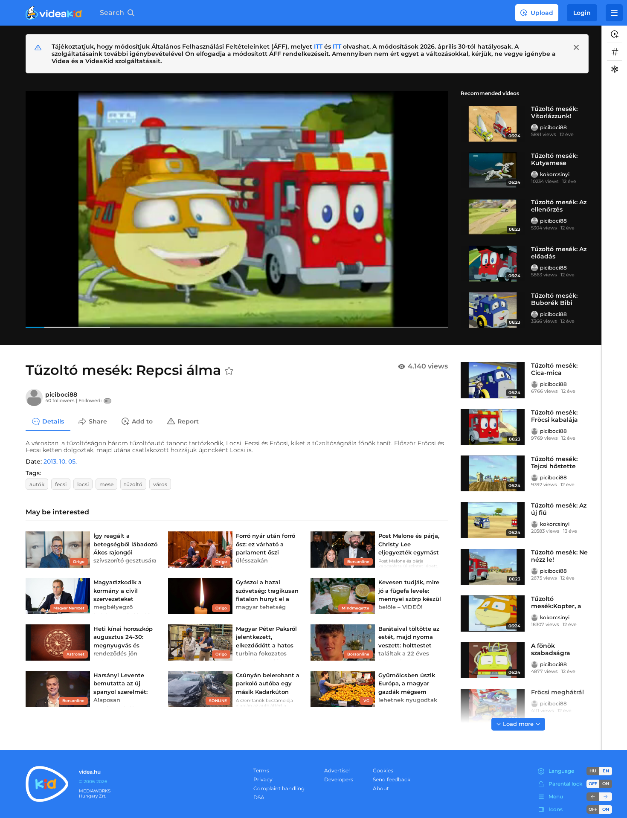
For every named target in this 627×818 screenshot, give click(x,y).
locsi (83, 484)
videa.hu (90, 772)
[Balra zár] (592, 796)
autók (36, 484)
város (160, 484)
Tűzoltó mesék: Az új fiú (558, 509)
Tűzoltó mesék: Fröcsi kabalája (554, 416)
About (381, 788)
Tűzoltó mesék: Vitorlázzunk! (554, 112)
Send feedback (391, 779)
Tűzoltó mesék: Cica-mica (554, 369)
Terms (261, 770)
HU (592, 771)
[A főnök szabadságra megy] (493, 660)
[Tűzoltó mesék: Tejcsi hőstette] (493, 473)
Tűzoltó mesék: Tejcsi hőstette (554, 462)
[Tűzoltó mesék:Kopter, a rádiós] (493, 613)
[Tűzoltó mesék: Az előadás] (493, 263)
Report (188, 421)
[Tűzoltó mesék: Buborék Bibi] (493, 310)
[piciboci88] (534, 127)
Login (582, 13)
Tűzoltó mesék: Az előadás (558, 252)
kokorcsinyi (554, 174)
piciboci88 (553, 127)
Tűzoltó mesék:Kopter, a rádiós (556, 606)
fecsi (61, 484)
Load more (518, 723)
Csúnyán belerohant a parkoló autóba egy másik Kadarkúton (267, 683)
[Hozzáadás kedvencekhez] (229, 371)
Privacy (263, 779)
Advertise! (337, 770)
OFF (593, 809)
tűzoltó (133, 484)
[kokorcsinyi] (534, 174)
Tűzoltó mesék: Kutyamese (554, 159)
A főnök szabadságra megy (550, 653)
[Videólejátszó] (237, 209)
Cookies (383, 770)
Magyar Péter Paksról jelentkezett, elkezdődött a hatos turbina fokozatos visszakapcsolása (266, 645)
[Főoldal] (54, 13)
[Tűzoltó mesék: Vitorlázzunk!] (493, 123)
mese (106, 484)
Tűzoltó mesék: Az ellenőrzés (558, 205)
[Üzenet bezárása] (576, 47)
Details (53, 421)
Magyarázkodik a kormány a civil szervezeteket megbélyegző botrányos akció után (123, 598)
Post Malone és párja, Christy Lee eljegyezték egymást (408, 543)
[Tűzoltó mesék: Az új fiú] (493, 520)
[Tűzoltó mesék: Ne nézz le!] (493, 567)
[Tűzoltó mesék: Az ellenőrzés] (493, 217)
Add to (142, 421)
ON (605, 783)
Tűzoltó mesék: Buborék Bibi (554, 299)
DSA (258, 797)
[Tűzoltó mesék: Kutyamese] (493, 170)
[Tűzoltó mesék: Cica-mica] (493, 380)
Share (98, 421)
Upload (542, 13)
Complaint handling (279, 788)
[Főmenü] (614, 12)
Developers (338, 779)
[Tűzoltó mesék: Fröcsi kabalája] (493, 427)
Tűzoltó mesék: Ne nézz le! (559, 555)
